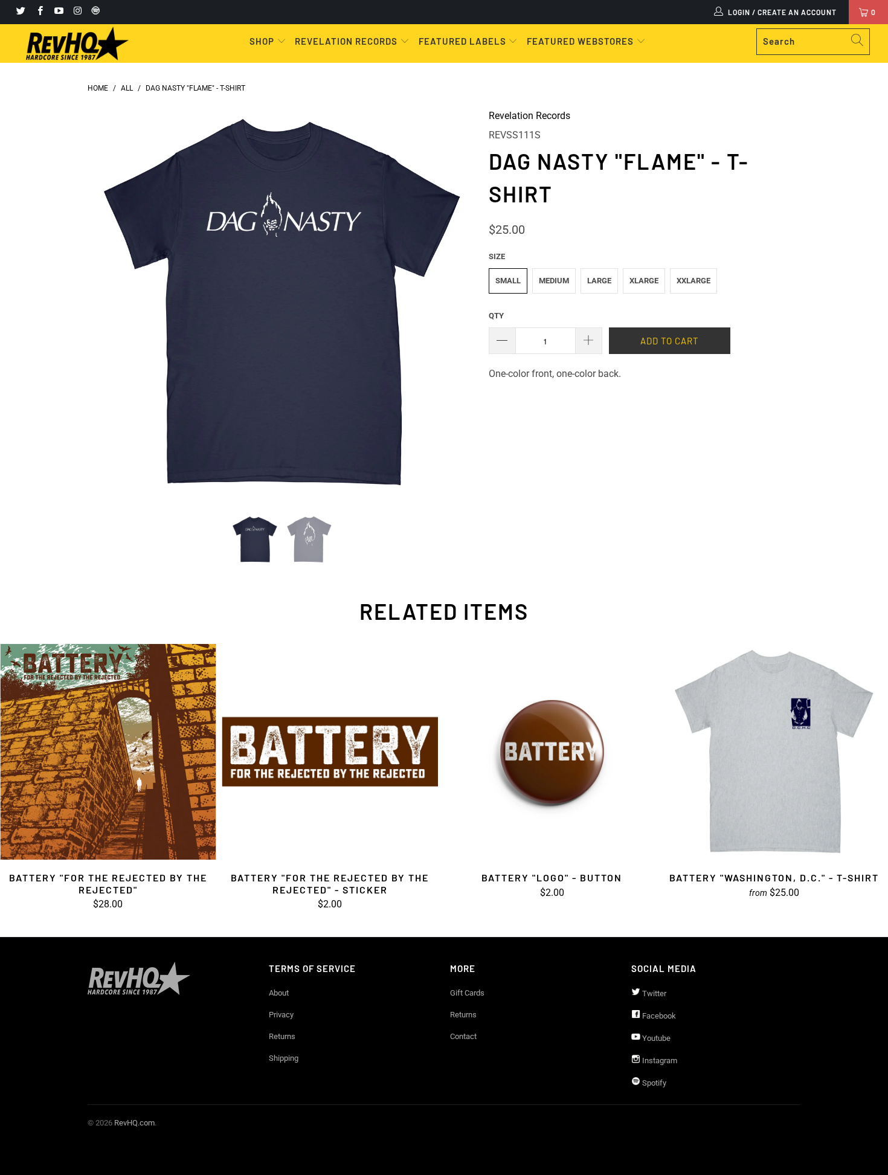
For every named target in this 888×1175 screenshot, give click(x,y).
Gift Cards (467, 992)
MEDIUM (554, 280)
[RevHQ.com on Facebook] (39, 12)
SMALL (508, 280)
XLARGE (643, 280)
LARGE (599, 280)
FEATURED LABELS (462, 41)
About (279, 992)
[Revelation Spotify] (94, 12)
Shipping (283, 1058)
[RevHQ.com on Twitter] (20, 12)
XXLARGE (693, 280)
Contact (463, 1036)
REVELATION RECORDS (346, 41)
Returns (282, 1036)
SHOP (263, 41)
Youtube (655, 1038)
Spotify (653, 1082)
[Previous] (108, 302)
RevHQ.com (134, 1122)
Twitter (653, 993)
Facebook (658, 1015)
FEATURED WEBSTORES (581, 41)
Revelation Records (529, 115)
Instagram (658, 1060)
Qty (496, 315)
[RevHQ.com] (77, 43)
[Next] (455, 302)
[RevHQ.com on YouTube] (58, 12)
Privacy (281, 1014)
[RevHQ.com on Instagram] (77, 12)
